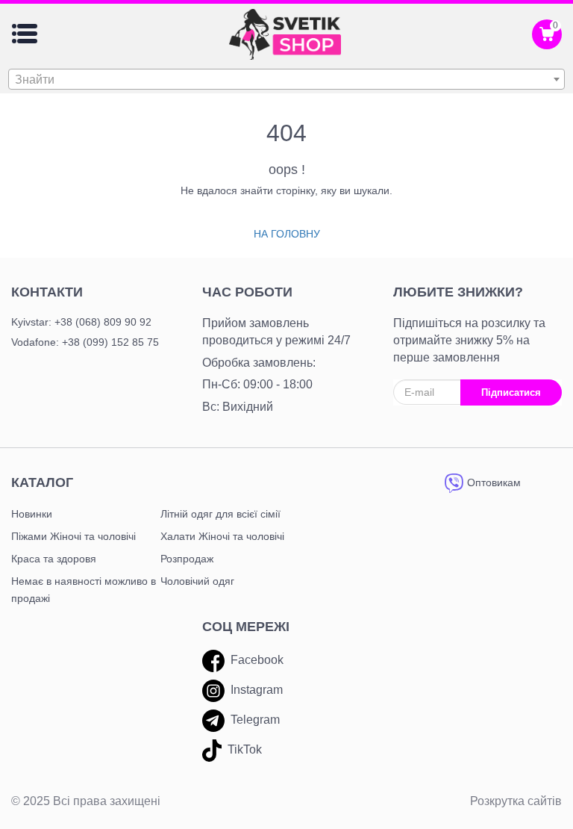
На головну (287, 234)
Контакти (47, 292)
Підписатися (511, 392)
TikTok (245, 749)
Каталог (42, 482)
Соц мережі (245, 626)
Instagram (257, 689)
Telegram (255, 719)
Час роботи (247, 292)
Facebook (257, 659)
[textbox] (286, 79)
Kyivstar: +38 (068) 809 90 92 (81, 322)
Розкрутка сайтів (516, 801)
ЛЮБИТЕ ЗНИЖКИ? (458, 292)
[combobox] (286, 79)
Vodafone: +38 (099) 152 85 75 (85, 342)
